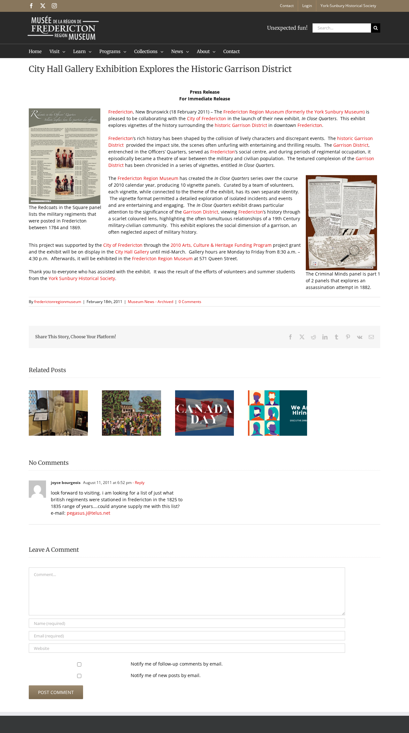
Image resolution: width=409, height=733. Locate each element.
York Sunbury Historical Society (82, 278)
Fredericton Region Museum (149, 178)
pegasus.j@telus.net (88, 513)
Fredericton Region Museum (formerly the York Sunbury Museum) (294, 112)
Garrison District (350, 145)
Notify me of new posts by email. (166, 675)
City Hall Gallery (132, 252)
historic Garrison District (241, 125)
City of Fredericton (206, 118)
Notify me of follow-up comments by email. (177, 664)
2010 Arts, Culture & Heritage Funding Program (222, 245)
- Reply (138, 482)
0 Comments (190, 301)
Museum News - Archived (150, 301)
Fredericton (120, 112)
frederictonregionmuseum (57, 301)
